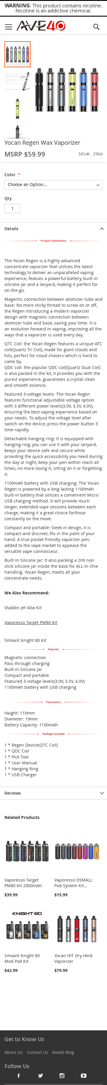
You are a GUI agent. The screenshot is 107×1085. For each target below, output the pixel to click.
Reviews (12, 793)
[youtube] (84, 1075)
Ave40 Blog (63, 1052)
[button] (17, 80)
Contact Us (37, 1052)
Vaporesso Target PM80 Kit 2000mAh (23, 882)
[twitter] (40, 1075)
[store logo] (40, 26)
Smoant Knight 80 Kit (25, 640)
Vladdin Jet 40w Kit (23, 607)
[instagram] (62, 1075)
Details (11, 228)
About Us (13, 1052)
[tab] (53, 228)
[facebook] (19, 1075)
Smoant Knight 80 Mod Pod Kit (22, 958)
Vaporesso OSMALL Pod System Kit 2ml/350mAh (73, 885)
